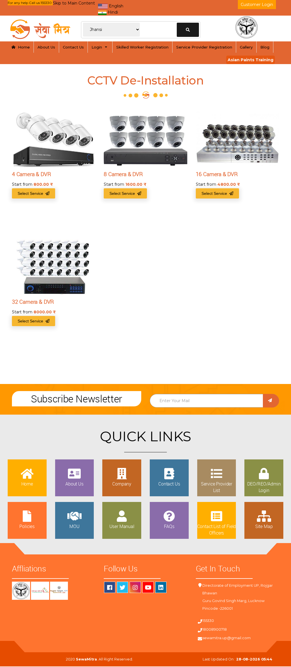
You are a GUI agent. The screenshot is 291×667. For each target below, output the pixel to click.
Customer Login (257, 4)
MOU (74, 526)
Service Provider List (216, 487)
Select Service (31, 193)
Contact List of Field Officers (216, 529)
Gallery (246, 47)
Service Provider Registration (204, 47)
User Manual (121, 526)
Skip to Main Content (74, 3)
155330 (208, 621)
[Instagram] (135, 587)
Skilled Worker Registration (142, 47)
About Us (46, 47)
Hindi (112, 12)
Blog (264, 47)
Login (98, 47)
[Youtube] (148, 587)
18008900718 (214, 629)
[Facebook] (109, 587)
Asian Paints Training (250, 59)
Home (23, 47)
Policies (27, 526)
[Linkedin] (161, 587)
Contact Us (73, 47)
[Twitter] (122, 587)
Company (121, 484)
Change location (188, 30)
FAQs (169, 526)
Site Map (264, 526)
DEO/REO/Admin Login (264, 487)
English (115, 6)
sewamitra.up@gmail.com (226, 638)
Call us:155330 (40, 3)
